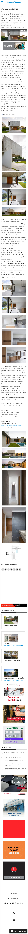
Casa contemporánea (11, 626)
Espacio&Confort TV (14, 898)
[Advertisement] (14, 586)
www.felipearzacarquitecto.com (11, 426)
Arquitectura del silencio (12, 661)
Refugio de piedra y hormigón (14, 678)
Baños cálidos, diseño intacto (12, 757)
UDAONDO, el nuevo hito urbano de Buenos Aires (14, 753)
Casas (3, 7)
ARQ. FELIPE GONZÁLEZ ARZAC (9, 564)
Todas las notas (14, 896)
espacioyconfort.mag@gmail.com (14, 923)
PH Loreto (7, 643)
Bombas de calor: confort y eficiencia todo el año (15, 764)
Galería (21, 31)
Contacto (14, 894)
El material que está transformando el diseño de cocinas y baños (15, 769)
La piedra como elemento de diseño (14, 761)
